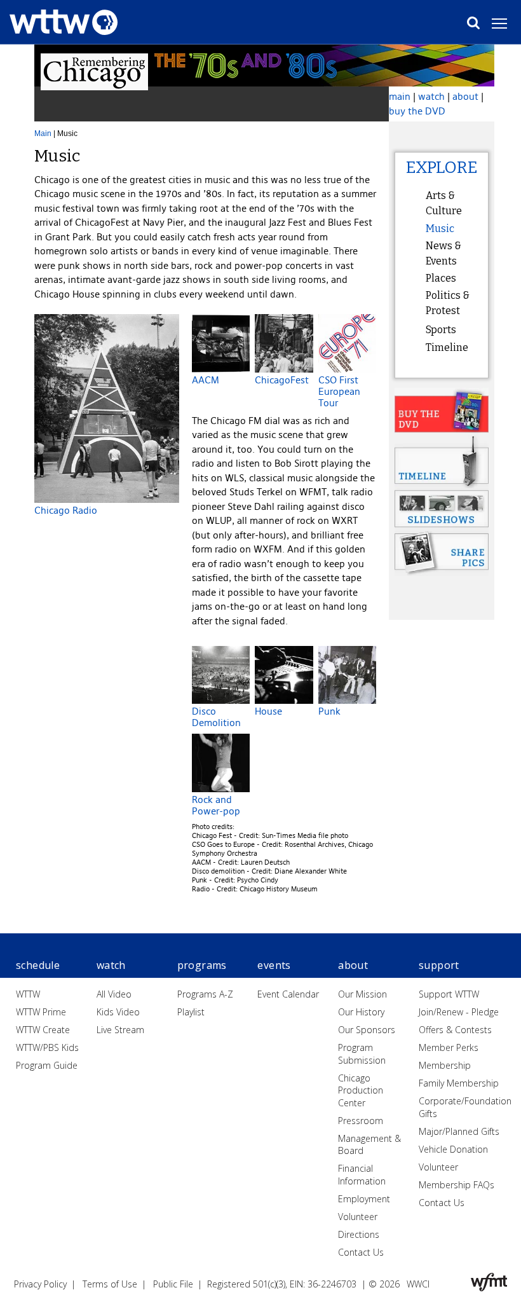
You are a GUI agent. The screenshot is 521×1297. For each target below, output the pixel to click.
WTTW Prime (41, 1012)
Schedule (38, 965)
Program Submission (362, 1053)
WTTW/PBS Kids (47, 1047)
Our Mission (362, 994)
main (399, 96)
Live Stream (120, 1030)
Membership (445, 1065)
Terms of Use (110, 1284)
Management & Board (369, 1144)
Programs (202, 965)
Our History (361, 1012)
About (353, 965)
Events (273, 965)
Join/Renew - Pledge (459, 1012)
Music (440, 229)
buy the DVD (417, 111)
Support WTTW (449, 994)
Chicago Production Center (360, 1090)
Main (42, 133)
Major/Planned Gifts (459, 1131)
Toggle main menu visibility (506, 23)
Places (441, 278)
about (465, 96)
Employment (364, 1199)
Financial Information (362, 1174)
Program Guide (47, 1065)
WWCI (418, 1284)
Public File (173, 1284)
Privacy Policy (40, 1284)
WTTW (28, 994)
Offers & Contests (455, 1030)
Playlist (191, 1012)
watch (431, 96)
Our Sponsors (366, 1030)
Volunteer (357, 1217)
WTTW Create (43, 1030)
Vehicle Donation (453, 1149)
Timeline (447, 347)
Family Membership (459, 1083)
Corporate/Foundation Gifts (465, 1107)
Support (439, 965)
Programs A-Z (205, 994)
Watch (111, 965)
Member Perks (448, 1047)
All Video (114, 994)
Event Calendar (288, 994)
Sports (441, 330)
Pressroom (360, 1121)
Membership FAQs (456, 1185)
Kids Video (118, 1012)
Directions (358, 1234)
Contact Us (361, 1252)
